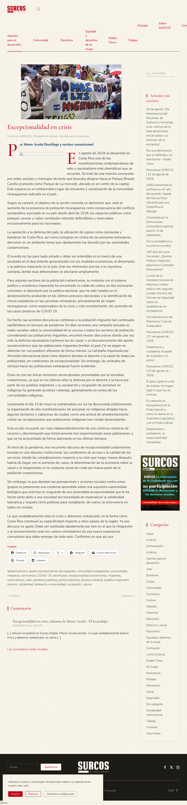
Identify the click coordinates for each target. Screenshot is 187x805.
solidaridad (26, 584)
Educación (152, 619)
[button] (38, 9)
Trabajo (133, 40)
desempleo (60, 576)
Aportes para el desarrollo (74, 136)
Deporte (151, 606)
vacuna (87, 584)
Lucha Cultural (155, 654)
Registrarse (51, 767)
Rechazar (33, 794)
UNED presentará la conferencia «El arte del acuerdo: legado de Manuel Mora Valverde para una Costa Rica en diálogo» (159, 198)
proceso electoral (92, 580)
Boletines (152, 575)
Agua (149, 534)
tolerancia (41, 584)
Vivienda (151, 727)
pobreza (52, 580)
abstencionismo (17, 571)
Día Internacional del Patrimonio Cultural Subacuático (159, 321)
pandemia (39, 580)
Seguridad (152, 698)
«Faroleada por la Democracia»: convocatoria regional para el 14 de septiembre (159, 226)
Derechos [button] (66, 40)
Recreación (153, 686)
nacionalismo (15, 580)
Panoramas (153, 673)
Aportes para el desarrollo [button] (14, 40)
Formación (153, 648)
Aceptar (15, 794)
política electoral (69, 580)
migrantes (114, 576)
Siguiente (126, 596)
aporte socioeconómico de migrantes (52, 571)
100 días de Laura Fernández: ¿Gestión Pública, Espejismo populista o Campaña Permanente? (160, 261)
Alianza (151, 540)
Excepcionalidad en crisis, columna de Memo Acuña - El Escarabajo (60, 621)
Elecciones (153, 631)
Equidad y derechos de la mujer (91, 40)
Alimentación (154, 546)
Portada (143, 26)
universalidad (57, 584)
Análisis (53, 136)
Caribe (150, 582)
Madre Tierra (112, 40)
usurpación (74, 584)
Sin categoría (154, 704)
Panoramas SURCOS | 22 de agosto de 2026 (159, 174)
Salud (150, 692)
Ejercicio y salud (156, 625)
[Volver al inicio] (16, 9)
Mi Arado (152, 667)
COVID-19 (44, 576)
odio (29, 580)
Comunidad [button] (40, 40)
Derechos (152, 613)
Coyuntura (152, 594)
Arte (149, 569)
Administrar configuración (60, 794)
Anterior (15, 596)
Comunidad (153, 588)
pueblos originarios (116, 580)
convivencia (28, 576)
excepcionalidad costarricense (87, 576)
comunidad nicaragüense (93, 571)
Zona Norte (153, 733)
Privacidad (110, 790)
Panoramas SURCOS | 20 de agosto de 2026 (159, 370)
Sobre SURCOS (165, 25)
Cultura (151, 600)
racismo (12, 584)
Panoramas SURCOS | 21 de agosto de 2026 (159, 336)
